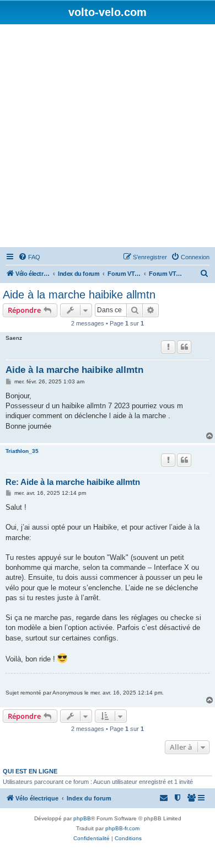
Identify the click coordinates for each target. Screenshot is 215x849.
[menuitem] (29, 257)
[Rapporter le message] (168, 347)
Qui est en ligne (30, 771)
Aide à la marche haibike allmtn (79, 295)
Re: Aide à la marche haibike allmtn (73, 482)
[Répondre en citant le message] (184, 347)
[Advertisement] (107, 137)
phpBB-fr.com (122, 828)
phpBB (82, 818)
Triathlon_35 (22, 451)
